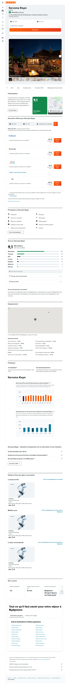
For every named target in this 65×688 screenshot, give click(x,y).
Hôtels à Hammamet (16, 625)
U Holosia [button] (10, 498)
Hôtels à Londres (40, 625)
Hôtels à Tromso (39, 632)
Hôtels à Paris (39, 627)
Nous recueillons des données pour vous (20, 667)
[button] (2, 2)
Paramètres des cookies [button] (13, 201)
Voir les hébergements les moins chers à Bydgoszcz (52, 511)
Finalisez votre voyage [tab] (31, 615)
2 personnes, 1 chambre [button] (16, 26)
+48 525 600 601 (13, 16)
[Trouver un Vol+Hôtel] (3, 17)
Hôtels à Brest (39, 630)
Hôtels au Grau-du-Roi (41, 638)
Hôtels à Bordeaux (15, 645)
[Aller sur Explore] (3, 22)
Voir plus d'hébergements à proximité (53, 479)
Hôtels (14, 678)
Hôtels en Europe (22, 678)
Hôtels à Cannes (40, 645)
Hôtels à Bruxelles (15, 638)
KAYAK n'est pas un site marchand (18, 664)
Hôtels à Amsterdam (16, 630)
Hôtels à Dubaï (14, 632)
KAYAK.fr (9, 678)
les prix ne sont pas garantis (44, 659)
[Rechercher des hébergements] (3, 10)
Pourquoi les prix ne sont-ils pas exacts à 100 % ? (22, 670)
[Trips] (3, 33)
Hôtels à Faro (14, 634)
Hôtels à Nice (39, 641)
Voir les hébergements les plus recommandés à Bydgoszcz (50, 543)
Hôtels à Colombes (40, 634)
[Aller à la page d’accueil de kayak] (11, 2)
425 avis (21, 12)
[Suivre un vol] (3, 25)
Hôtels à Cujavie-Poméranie (44, 678)
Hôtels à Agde (14, 636)
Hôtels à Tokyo (14, 627)
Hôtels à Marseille (15, 641)
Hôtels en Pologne (32, 678)
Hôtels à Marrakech (40, 636)
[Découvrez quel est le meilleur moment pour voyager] (3, 28)
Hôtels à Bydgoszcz (56, 678)
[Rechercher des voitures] (3, 14)
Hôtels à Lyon (14, 643)
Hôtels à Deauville (40, 643)
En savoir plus (13, 196)
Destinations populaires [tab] (16, 615)
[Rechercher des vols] (3, 7)
